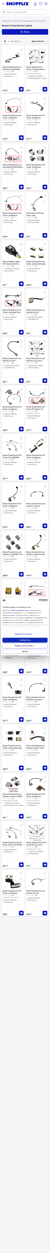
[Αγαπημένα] (40, 3)
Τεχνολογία (6, 21)
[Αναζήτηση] (4, 12)
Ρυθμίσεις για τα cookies (24, 646)
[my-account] (35, 3)
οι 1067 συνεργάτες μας (19, 610)
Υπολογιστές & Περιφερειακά (23, 21)
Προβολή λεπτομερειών (23, 634)
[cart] (46, 3)
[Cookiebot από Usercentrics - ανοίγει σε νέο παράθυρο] (37, 600)
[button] (3, 3)
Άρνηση (25, 651)
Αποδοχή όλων (25, 640)
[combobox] (25, 12)
